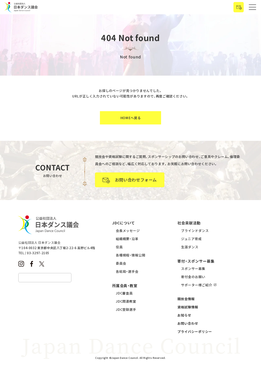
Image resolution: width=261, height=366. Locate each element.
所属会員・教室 (125, 285)
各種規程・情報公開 (131, 255)
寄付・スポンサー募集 (196, 261)
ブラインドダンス (195, 230)
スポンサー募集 (193, 268)
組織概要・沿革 (127, 238)
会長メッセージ (128, 230)
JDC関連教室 (126, 301)
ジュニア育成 (191, 238)
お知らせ (184, 315)
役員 (119, 246)
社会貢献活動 (189, 222)
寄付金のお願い (193, 276)
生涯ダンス (189, 246)
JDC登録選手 (126, 309)
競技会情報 (186, 298)
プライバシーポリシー (194, 331)
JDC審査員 (124, 293)
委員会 (121, 263)
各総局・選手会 (127, 271)
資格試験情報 (187, 306)
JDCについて (123, 222)
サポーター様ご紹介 (196, 284)
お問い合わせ (187, 323)
